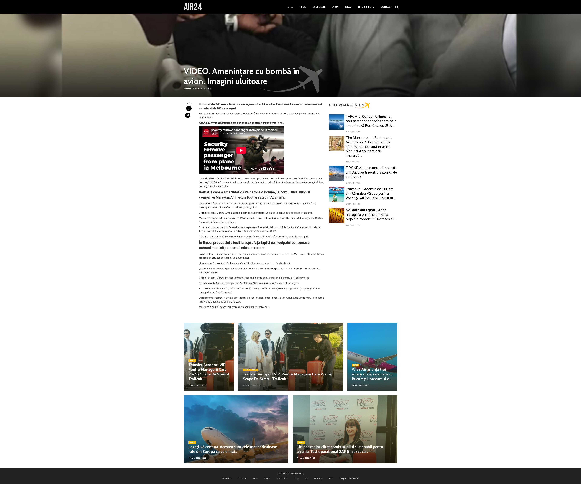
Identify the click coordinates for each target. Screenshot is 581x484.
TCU (331, 478)
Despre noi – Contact (349, 478)
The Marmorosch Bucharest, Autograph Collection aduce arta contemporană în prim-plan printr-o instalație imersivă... (368, 147)
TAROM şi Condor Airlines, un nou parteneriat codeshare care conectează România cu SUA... (371, 121)
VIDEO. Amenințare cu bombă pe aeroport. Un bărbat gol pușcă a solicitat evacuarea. (265, 212)
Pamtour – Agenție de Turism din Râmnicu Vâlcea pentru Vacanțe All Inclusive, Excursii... (371, 193)
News (303, 7)
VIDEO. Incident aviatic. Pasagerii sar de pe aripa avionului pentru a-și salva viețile (262, 277)
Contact (386, 7)
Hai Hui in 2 (226, 478)
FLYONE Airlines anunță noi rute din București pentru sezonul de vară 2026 (371, 172)
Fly (306, 478)
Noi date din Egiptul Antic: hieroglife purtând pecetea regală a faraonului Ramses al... (371, 214)
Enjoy (335, 7)
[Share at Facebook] (189, 108)
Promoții (318, 478)
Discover (319, 7)
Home (289, 7)
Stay (348, 7)
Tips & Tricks (366, 7)
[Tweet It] (187, 115)
